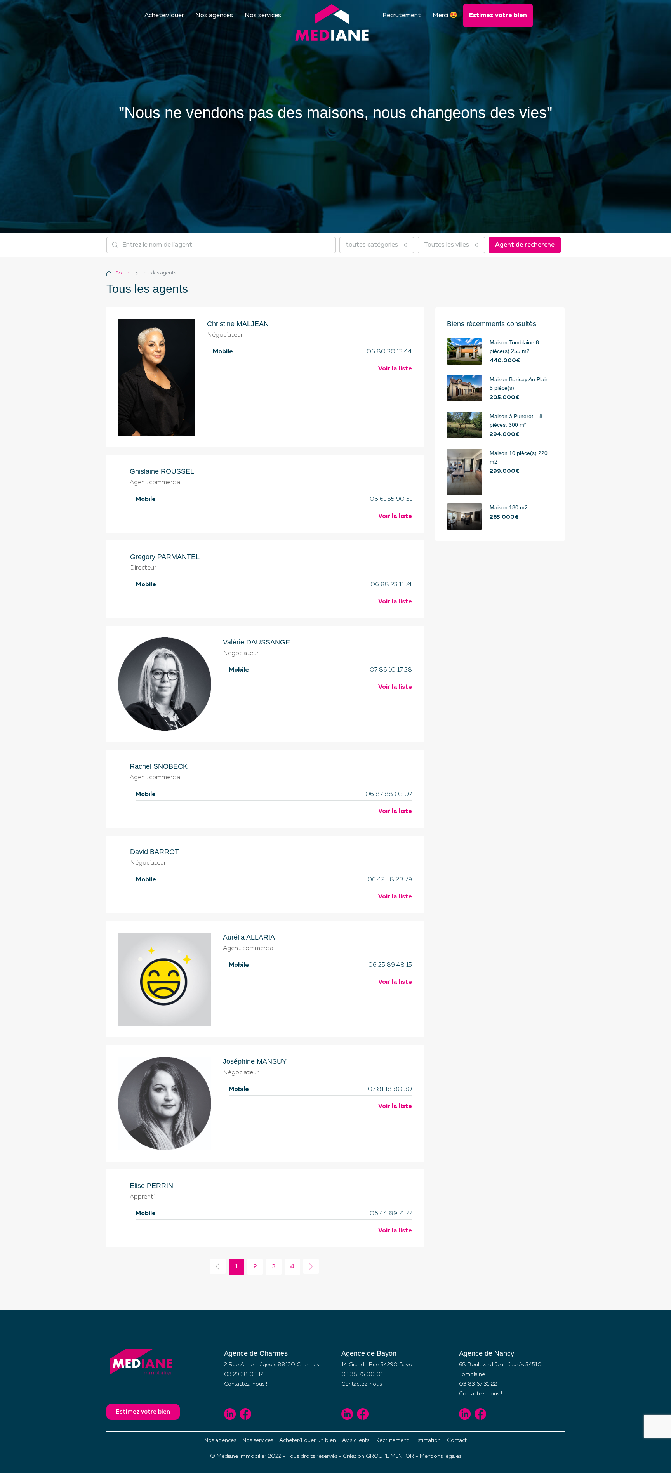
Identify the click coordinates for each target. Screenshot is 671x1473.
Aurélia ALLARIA (249, 937)
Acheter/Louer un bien (307, 1440)
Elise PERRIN (151, 1186)
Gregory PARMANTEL (165, 557)
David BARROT (154, 852)
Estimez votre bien (498, 15)
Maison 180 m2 (509, 507)
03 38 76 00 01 (362, 1374)
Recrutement (401, 15)
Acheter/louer (164, 15)
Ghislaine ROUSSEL (162, 471)
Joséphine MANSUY (255, 1061)
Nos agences (214, 15)
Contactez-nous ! (245, 1384)
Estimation (428, 1440)
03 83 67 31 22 (478, 1384)
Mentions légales (440, 1456)
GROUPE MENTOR (390, 1456)
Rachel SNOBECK (159, 766)
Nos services (263, 15)
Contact (457, 1440)
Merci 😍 (445, 15)
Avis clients (355, 1440)
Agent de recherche (525, 245)
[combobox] (376, 245)
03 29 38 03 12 (244, 1374)
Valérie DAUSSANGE (256, 642)
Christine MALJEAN (238, 324)
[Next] (311, 1266)
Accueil (123, 273)
